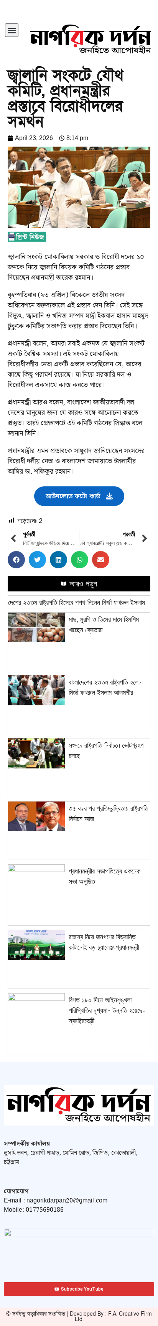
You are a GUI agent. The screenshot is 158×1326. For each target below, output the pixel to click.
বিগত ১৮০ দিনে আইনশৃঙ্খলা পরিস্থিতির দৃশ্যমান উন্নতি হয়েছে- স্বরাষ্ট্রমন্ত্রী (107, 1010)
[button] (11, 30)
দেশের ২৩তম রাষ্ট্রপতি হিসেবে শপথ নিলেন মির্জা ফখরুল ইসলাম (76, 602)
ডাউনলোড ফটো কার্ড (73, 496)
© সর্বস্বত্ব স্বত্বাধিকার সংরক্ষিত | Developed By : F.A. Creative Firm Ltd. (79, 1316)
